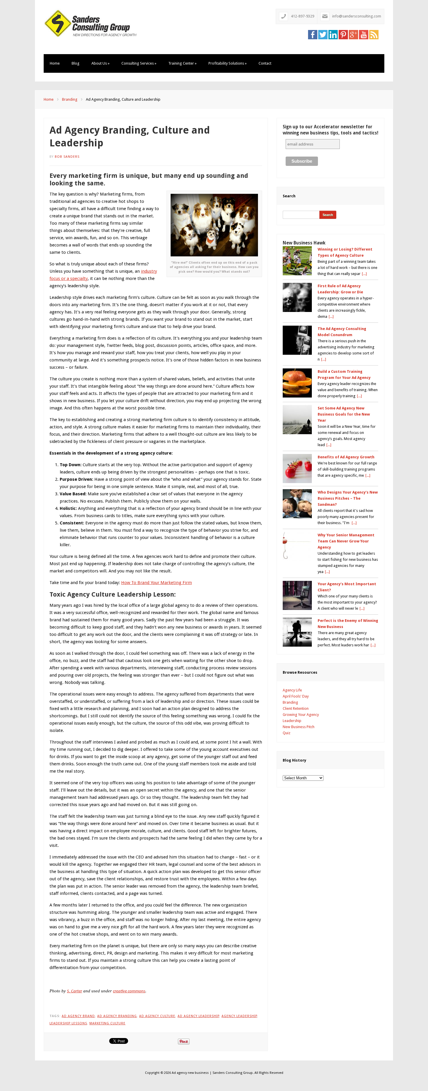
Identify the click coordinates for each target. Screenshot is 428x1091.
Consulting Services (138, 63)
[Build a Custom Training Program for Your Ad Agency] (297, 383)
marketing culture (107, 1023)
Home (55, 63)
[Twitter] (323, 34)
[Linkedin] (333, 34)
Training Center (182, 63)
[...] (364, 274)
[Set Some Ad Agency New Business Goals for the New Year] (297, 419)
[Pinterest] (343, 34)
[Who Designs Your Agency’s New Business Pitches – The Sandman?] (297, 503)
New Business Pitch (298, 727)
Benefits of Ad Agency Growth (346, 457)
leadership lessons (68, 1023)
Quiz (286, 733)
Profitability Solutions (227, 63)
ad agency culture (157, 1016)
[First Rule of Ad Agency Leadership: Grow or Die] (297, 297)
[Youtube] (363, 34)
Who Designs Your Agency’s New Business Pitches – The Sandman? (348, 498)
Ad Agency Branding (117, 1016)
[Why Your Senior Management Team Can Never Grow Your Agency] (297, 546)
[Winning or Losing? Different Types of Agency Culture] (297, 260)
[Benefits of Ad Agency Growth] (297, 468)
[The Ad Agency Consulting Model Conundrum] (297, 340)
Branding (69, 99)
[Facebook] (312, 34)
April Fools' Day (296, 696)
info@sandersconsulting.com (356, 16)
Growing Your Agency (301, 714)
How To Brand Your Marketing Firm (156, 582)
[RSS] (374, 34)
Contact (265, 63)
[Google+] (353, 34)
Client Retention (296, 708)
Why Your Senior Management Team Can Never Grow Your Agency (346, 541)
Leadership (292, 721)
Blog (75, 63)
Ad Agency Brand (78, 1016)
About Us (100, 63)
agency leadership (239, 1016)
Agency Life (292, 690)
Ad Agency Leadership (198, 1016)
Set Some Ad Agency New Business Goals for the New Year (344, 414)
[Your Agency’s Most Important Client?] (297, 595)
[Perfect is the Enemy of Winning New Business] (297, 632)
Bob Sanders (67, 157)
